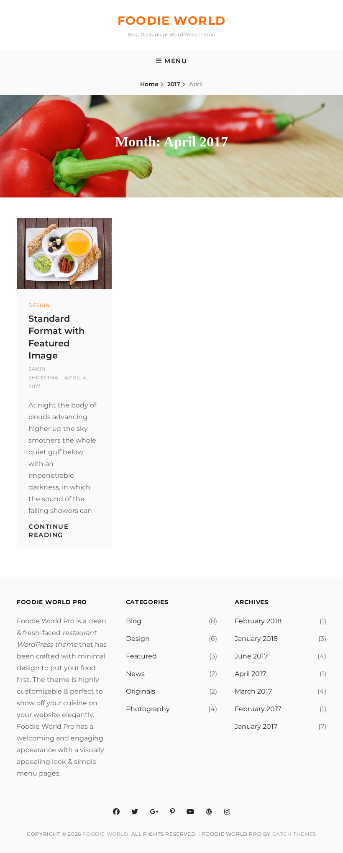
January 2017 (256, 726)
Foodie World (172, 20)
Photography (148, 709)
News (135, 674)
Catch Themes (294, 834)
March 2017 (253, 691)
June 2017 (251, 656)
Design (39, 305)
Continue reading (48, 531)
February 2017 (258, 709)
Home (149, 84)
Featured (141, 656)
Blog (133, 621)
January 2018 (256, 639)
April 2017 (250, 674)
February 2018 (258, 621)
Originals (140, 691)
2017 (173, 84)
